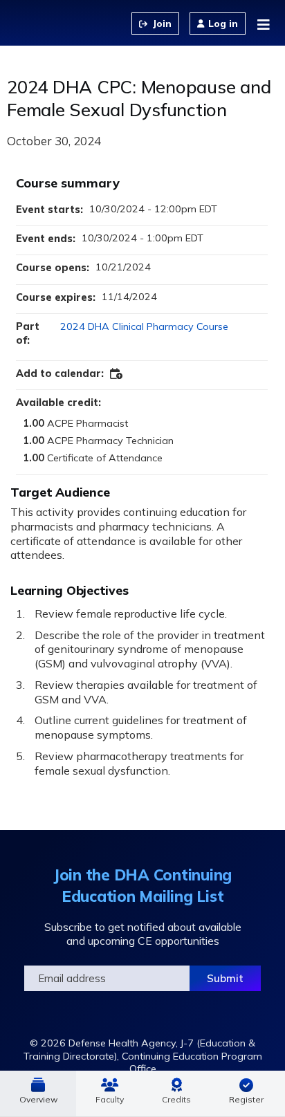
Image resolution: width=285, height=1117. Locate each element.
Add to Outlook (117, 374)
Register (246, 1099)
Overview (38, 1099)
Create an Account (155, 23)
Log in (223, 23)
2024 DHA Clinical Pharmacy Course (144, 326)
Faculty (109, 1099)
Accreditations (176, 1093)
